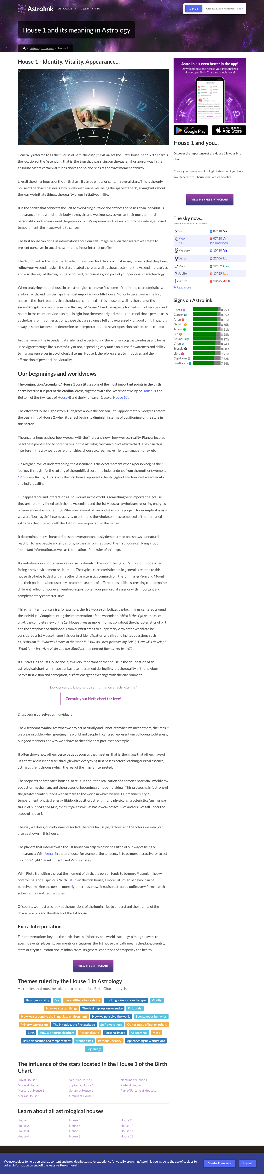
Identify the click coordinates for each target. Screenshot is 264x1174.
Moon (182, 238)
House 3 (23, 1131)
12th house (26, 477)
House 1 (23, 1120)
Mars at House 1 (29, 1096)
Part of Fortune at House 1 (138, 1090)
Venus (49, 853)
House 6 (74, 1125)
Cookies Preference (219, 1163)
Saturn (72, 880)
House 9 (126, 1120)
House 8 (74, 1136)
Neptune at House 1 (134, 1080)
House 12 (127, 1136)
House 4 (64, 397)
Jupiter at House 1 (81, 1085)
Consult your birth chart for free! (93, 698)
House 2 (23, 1125)
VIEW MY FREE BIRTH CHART (209, 199)
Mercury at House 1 (31, 1090)
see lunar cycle (219, 243)
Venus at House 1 (80, 1080)
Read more (183, 287)
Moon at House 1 (29, 1085)
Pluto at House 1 (132, 1085)
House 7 (148, 391)
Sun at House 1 (28, 1080)
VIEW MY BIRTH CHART (93, 965)
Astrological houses (42, 48)
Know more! (68, 1165)
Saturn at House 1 (81, 1090)
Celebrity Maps (90, 8)
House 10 (120, 397)
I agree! (247, 1163)
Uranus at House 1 (81, 1096)
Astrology (65, 8)
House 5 (74, 1120)
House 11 (127, 1131)
